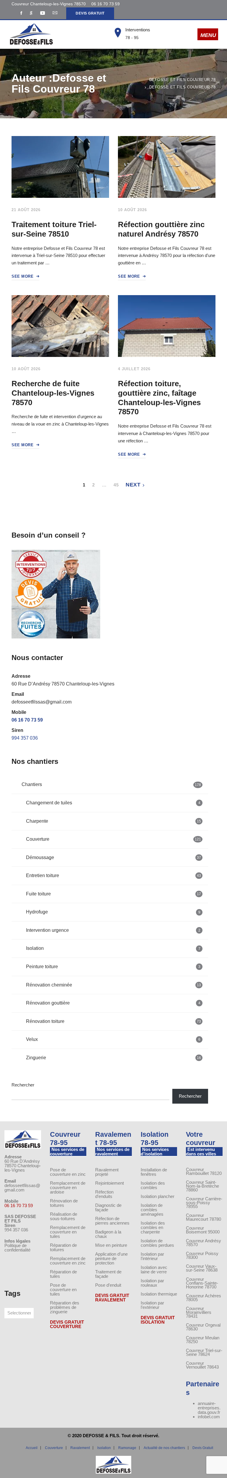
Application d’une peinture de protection (111, 1258)
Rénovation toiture (113, 1021)
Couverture (113, 839)
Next (133, 485)
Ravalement (80, 1448)
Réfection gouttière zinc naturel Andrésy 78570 (161, 229)
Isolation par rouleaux (152, 1283)
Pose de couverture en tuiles (63, 1289)
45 (116, 484)
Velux (113, 1039)
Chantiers (111, 784)
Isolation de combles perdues (157, 1243)
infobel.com (209, 1416)
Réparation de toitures (63, 1247)
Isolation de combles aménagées (152, 1210)
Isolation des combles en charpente (153, 1227)
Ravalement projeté (107, 1172)
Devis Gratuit (202, 1448)
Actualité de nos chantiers (164, 1448)
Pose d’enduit (108, 1285)
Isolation (113, 948)
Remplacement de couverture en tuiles (67, 1232)
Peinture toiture (113, 966)
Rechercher (23, 1084)
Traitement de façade (108, 1274)
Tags (12, 1293)
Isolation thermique (159, 1293)
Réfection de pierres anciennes (112, 1220)
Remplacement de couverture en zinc (68, 1260)
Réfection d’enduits (104, 1194)
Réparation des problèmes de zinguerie (64, 1307)
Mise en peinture (111, 1245)
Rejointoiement (109, 1183)
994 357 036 (25, 737)
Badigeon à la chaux (108, 1234)
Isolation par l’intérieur (152, 1256)
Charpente (113, 821)
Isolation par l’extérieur (152, 1305)
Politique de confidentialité (17, 1247)
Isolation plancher (157, 1196)
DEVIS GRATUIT (90, 13)
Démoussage (113, 857)
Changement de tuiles (113, 802)
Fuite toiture (113, 893)
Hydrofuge (113, 911)
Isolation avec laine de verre (154, 1269)
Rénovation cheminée (113, 984)
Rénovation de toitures (64, 1203)
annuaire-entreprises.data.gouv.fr (209, 1408)
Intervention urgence (113, 930)
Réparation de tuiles (63, 1274)
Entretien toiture (113, 875)
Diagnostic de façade (108, 1207)
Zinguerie (113, 1057)
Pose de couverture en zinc (68, 1172)
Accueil (32, 1448)
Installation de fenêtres (154, 1172)
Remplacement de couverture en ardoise (67, 1187)
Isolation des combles (153, 1185)
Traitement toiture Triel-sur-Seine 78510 (54, 229)
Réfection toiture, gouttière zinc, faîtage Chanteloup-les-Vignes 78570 (159, 397)
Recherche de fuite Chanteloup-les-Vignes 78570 (53, 393)
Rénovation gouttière (113, 1002)
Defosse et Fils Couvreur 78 (182, 79)
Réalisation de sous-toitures (63, 1216)
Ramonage (127, 1448)
